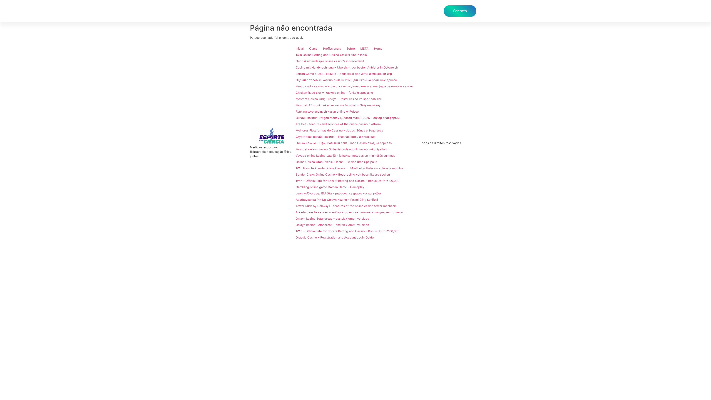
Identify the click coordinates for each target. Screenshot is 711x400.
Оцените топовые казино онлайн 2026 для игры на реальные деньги (346, 80)
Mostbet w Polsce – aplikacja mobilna (376, 168)
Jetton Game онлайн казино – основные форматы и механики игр (344, 74)
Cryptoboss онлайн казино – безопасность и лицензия (335, 137)
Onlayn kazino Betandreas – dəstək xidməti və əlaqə (332, 218)
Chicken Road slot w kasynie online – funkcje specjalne (334, 92)
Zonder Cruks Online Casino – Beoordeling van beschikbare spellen (343, 174)
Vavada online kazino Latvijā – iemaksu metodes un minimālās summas (345, 155)
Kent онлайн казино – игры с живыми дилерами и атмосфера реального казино (354, 86)
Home (352, 11)
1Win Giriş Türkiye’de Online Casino (320, 168)
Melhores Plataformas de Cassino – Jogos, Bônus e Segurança (339, 130)
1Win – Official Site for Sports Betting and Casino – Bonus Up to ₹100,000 (347, 181)
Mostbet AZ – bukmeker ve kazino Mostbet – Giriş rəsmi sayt (339, 105)
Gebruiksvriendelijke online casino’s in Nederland (330, 61)
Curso (368, 11)
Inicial (300, 48)
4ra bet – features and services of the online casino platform (338, 124)
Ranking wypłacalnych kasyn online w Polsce (327, 111)
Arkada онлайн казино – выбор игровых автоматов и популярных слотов (349, 212)
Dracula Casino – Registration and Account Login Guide (335, 237)
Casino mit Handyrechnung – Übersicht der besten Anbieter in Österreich (347, 67)
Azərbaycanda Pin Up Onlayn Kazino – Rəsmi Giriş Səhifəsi (337, 199)
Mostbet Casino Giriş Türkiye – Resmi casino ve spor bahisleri (339, 99)
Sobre (350, 48)
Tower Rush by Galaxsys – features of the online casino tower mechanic (346, 206)
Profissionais (332, 48)
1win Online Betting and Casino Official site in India (331, 55)
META (364, 48)
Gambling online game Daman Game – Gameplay (330, 187)
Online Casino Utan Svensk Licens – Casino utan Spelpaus (336, 162)
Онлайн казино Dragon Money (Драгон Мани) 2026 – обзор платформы (348, 118)
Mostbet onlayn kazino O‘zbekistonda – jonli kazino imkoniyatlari (341, 149)
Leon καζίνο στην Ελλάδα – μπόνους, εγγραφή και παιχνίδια (338, 193)
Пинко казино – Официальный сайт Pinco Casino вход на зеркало (344, 143)
